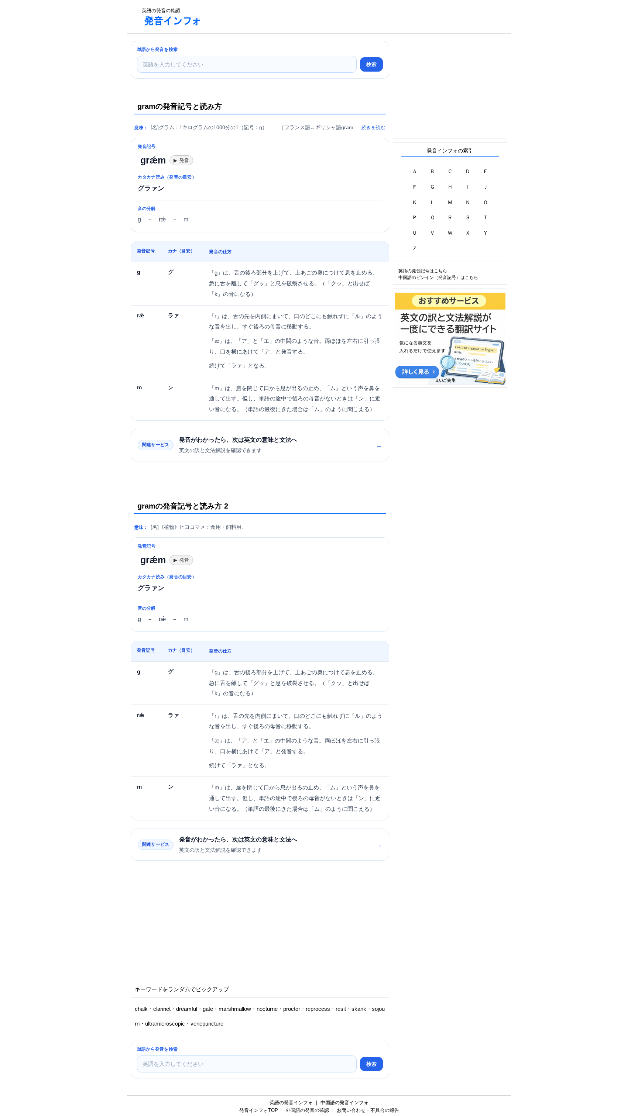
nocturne (267, 1009)
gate (208, 1009)
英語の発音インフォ (291, 1102)
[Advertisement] (342, 16)
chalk (141, 1009)
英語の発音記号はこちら (422, 270)
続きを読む (373, 127)
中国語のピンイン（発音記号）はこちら (438, 277)
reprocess (318, 1009)
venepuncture (207, 1024)
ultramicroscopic (165, 1024)
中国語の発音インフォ (344, 1102)
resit (341, 1009)
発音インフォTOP (258, 1110)
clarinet (162, 1009)
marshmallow (235, 1009)
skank (358, 1009)
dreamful (186, 1009)
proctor (291, 1009)
